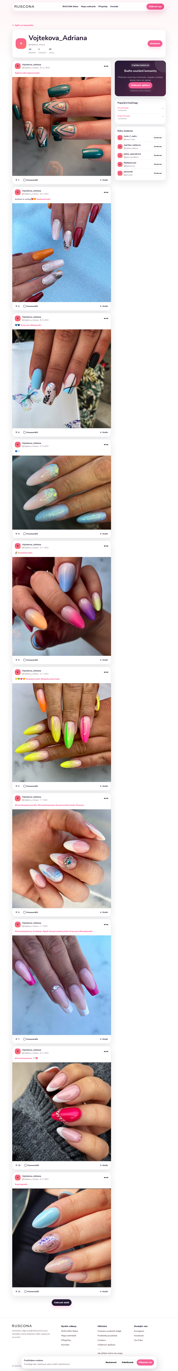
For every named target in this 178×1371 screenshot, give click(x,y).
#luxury (80, 805)
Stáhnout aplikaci (140, 85)
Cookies (102, 1340)
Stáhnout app (155, 6)
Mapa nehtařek (88, 6)
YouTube (138, 1340)
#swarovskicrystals (66, 805)
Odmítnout (127, 1362)
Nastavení (111, 1362)
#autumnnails (44, 199)
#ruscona (25, 325)
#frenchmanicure (46, 805)
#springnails (21, 1184)
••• (106, 66)
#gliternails (21, 73)
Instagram (139, 1331)
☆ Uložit (104, 180)
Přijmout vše (145, 1362)
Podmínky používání (107, 1335)
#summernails (25, 552)
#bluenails (35, 325)
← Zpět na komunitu (22, 25)
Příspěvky (103, 6)
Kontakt (114, 6)
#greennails (33, 73)
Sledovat (155, 43)
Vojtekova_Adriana (31, 64)
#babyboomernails (50, 679)
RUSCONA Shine (70, 6)
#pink (45, 931)
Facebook (139, 1335)
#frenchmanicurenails (26, 805)
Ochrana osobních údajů (109, 1331)
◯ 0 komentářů (30, 180)
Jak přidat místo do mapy (110, 1353)
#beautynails (86, 931)
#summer (37, 931)
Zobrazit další (61, 1302)
